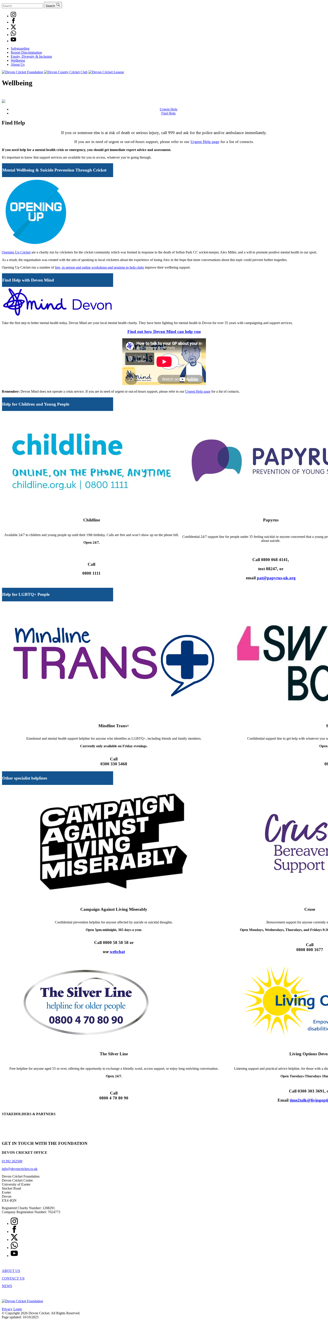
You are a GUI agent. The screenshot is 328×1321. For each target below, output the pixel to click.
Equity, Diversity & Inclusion (31, 56)
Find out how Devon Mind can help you (164, 331)
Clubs (20, 95)
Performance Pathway (89, 95)
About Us (18, 64)
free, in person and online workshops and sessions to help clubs (99, 267)
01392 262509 (12, 1161)
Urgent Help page (205, 141)
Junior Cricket (133, 95)
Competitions (46, 95)
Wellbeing (18, 60)
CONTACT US (13, 1278)
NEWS (7, 1286)
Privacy (7, 1309)
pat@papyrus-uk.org (276, 578)
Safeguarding (20, 48)
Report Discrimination (26, 52)
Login (17, 1309)
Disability (225, 95)
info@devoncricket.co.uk (19, 1169)
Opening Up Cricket (16, 252)
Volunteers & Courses (293, 95)
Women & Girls (193, 95)
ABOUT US (11, 1271)
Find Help (168, 113)
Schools (163, 95)
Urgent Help (168, 109)
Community (253, 95)
